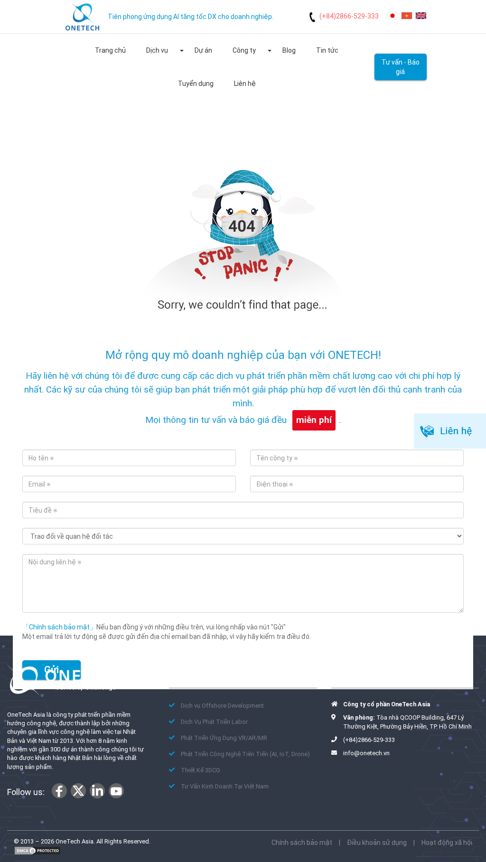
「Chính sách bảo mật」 (59, 627)
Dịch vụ (157, 50)
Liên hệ (245, 83)
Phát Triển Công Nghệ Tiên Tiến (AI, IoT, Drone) (245, 754)
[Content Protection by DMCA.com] (37, 850)
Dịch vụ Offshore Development (222, 705)
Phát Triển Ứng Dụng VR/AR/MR (224, 737)
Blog (289, 50)
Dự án (203, 50)
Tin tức (327, 50)
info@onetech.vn (366, 753)
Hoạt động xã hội (446, 842)
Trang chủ (110, 50)
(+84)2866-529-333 (349, 16)
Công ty (244, 50)
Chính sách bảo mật (301, 842)
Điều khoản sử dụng (377, 842)
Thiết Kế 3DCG (200, 770)
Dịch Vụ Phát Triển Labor (214, 721)
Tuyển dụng (196, 83)
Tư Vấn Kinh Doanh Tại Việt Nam (225, 786)
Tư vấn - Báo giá (401, 66)
